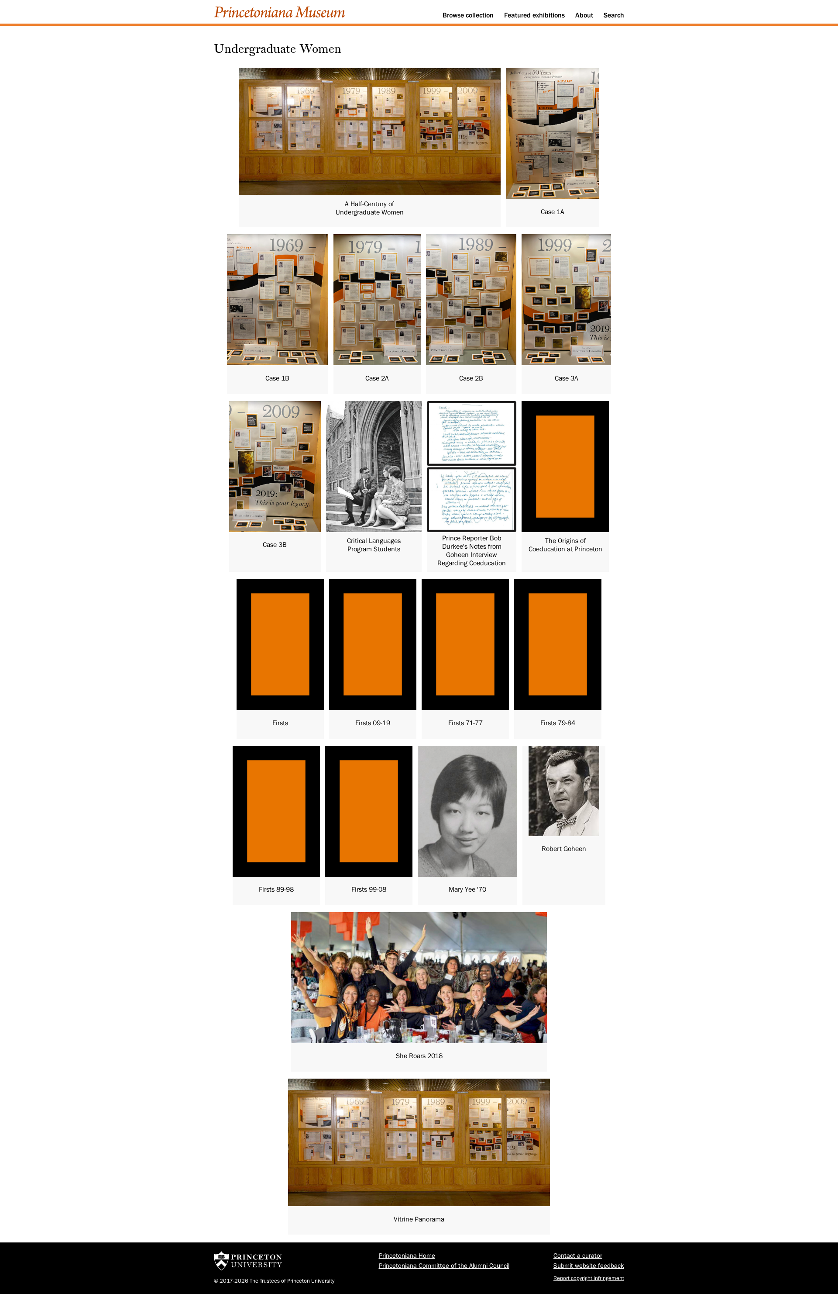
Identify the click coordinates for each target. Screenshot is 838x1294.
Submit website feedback (588, 1266)
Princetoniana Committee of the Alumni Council (444, 1266)
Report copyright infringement (588, 1278)
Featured (534, 15)
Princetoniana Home (407, 1255)
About (584, 15)
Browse (468, 15)
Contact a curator (577, 1255)
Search (614, 15)
